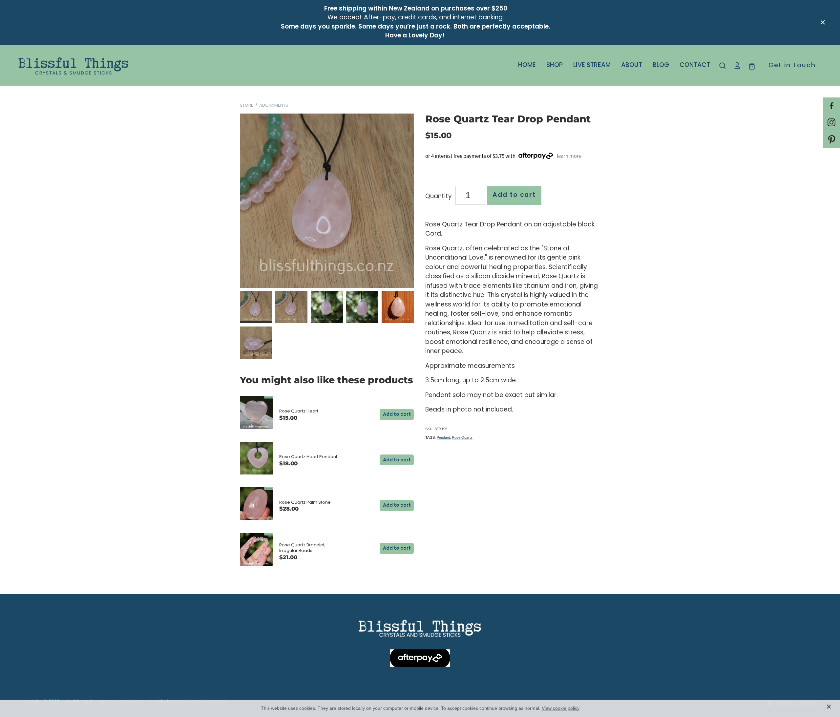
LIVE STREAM (592, 65)
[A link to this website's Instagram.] (831, 122)
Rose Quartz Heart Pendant (308, 456)
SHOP (554, 65)
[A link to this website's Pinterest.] (831, 139)
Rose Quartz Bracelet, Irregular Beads (302, 548)
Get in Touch (792, 66)
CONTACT (695, 65)
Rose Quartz (462, 437)
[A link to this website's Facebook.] (831, 105)
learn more (569, 156)
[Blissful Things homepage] (98, 66)
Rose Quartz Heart (298, 411)
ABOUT (631, 65)
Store (246, 105)
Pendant (443, 437)
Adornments (273, 105)
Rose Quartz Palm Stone (305, 502)
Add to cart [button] (514, 195)
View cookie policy (560, 708)
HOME (527, 65)
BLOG (661, 65)
